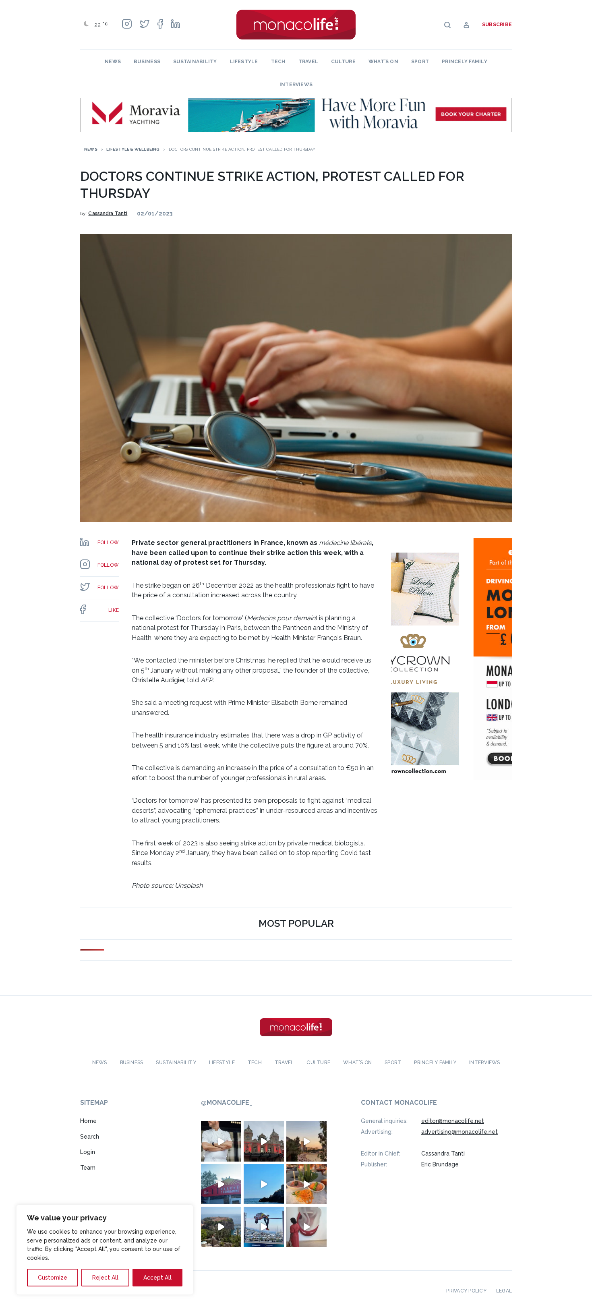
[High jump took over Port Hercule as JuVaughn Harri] (264, 1227)
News (113, 61)
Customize (52, 1277)
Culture (343, 61)
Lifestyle (244, 61)
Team (87, 1167)
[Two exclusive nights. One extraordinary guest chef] (221, 1141)
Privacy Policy (466, 1291)
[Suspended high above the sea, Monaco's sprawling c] (221, 1227)
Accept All (157, 1277)
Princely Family (464, 61)
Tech (278, 61)
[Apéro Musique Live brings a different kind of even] (221, 1184)
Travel (308, 61)
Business (147, 61)
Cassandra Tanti (107, 213)
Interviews (296, 84)
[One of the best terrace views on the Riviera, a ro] (306, 1184)
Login (87, 1152)
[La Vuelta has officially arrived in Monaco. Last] (264, 1141)
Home (88, 1121)
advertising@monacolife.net (459, 1132)
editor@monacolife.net (452, 1121)
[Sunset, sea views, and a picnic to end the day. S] (306, 1141)
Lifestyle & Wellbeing (132, 149)
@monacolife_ (227, 1102)
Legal (504, 1291)
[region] (104, 1250)
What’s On (383, 61)
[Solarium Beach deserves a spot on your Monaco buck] (264, 1184)
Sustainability (195, 61)
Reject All (105, 1277)
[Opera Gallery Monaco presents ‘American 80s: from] (306, 1227)
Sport (420, 61)
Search (89, 1136)
